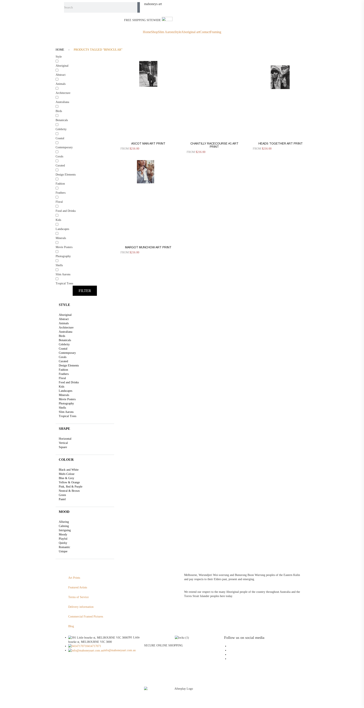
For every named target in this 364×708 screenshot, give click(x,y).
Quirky (63, 543)
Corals (62, 357)
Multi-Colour (67, 474)
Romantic (64, 547)
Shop (154, 32)
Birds (62, 336)
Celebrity (64, 344)
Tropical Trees (67, 416)
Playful (63, 538)
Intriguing (65, 530)
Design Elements (69, 365)
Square (63, 447)
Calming (64, 526)
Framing (215, 32)
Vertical (63, 443)
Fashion (63, 369)
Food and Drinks (69, 382)
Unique (63, 551)
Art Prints (74, 577)
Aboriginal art (190, 32)
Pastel (62, 499)
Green (62, 495)
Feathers (64, 374)
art (153, 4)
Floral (62, 378)
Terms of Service (78, 597)
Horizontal (65, 438)
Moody (63, 534)
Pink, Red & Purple (70, 486)
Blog (71, 626)
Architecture (66, 327)
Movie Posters (67, 399)
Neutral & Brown (69, 490)
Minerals (64, 395)
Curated (63, 361)
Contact (205, 32)
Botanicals (65, 340)
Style (177, 32)
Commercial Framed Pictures (85, 616)
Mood (64, 511)
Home (147, 32)
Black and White (69, 469)
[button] (85, 291)
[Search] (138, 7)
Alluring (64, 521)
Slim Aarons (166, 32)
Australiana (65, 331)
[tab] (85, 305)
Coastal (63, 348)
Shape (64, 428)
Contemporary (67, 352)
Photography (66, 403)
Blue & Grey (66, 478)
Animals (64, 323)
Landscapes (65, 390)
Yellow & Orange (69, 482)
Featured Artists (77, 587)
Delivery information (81, 606)
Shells (62, 407)
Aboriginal (65, 314)
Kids (61, 386)
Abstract (64, 319)
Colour (66, 459)
